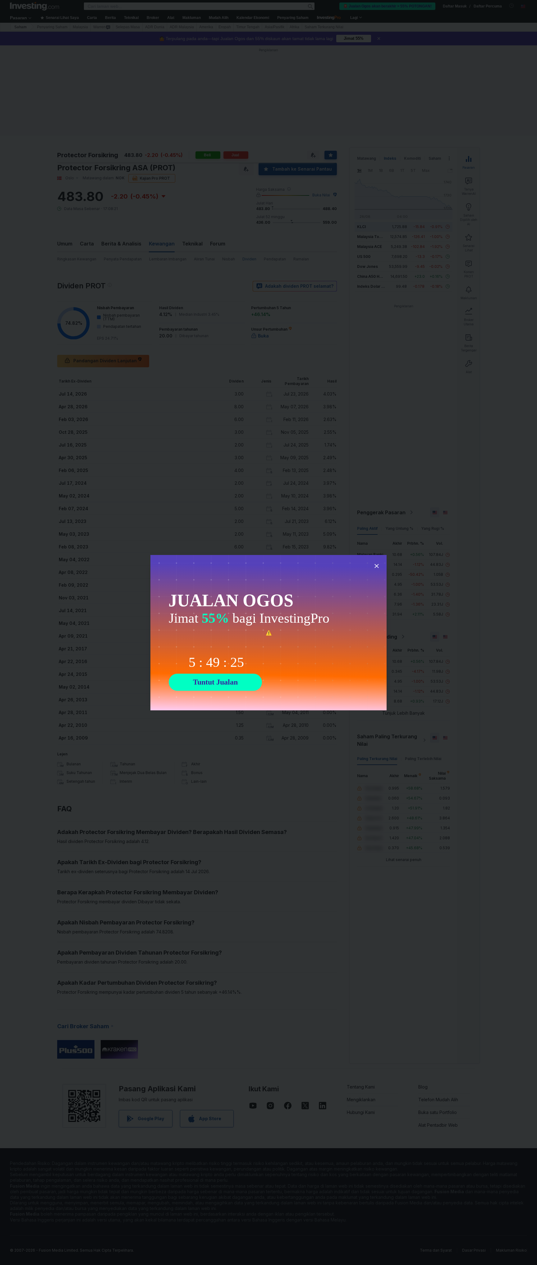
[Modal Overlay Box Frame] (268, 632)
